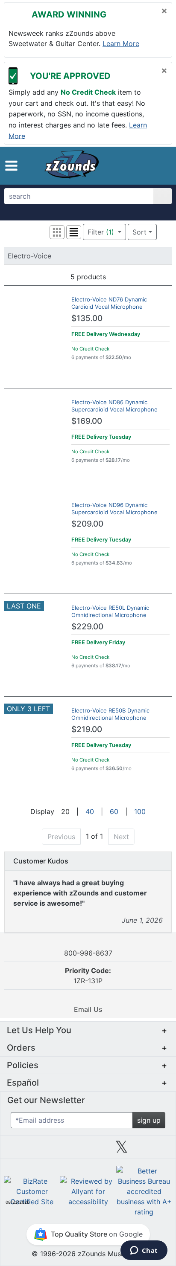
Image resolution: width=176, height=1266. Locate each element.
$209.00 (87, 523)
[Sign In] (143, 165)
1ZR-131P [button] (88, 975)
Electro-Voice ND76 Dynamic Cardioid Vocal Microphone (109, 303)
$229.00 (87, 626)
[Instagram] (88, 1150)
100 (140, 811)
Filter (101, 232)
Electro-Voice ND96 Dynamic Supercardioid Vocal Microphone (114, 508)
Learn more (121, 43)
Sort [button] (139, 232)
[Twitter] (121, 1150)
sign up (149, 1120)
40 (89, 811)
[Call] (158, 166)
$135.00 (87, 318)
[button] (11, 166)
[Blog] (20, 1150)
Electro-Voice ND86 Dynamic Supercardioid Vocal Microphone (114, 406)
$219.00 (86, 729)
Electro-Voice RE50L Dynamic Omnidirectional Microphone (110, 611)
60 (114, 811)
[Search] (162, 196)
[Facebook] (54, 1150)
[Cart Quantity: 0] (124, 165)
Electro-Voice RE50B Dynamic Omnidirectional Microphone (110, 714)
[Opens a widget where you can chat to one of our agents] (143, 1251)
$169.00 (86, 421)
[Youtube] (155, 1150)
